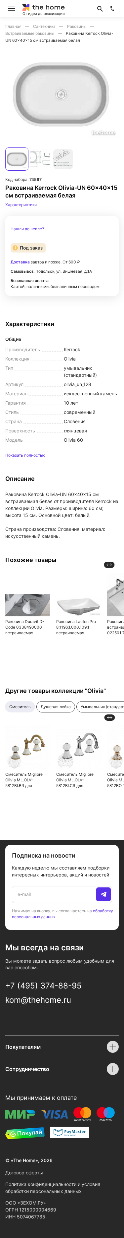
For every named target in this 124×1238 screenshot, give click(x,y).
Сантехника (45, 26)
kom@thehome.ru (38, 1000)
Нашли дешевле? (27, 229)
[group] (62, 94)
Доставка (20, 261)
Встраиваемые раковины (30, 33)
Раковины (77, 26)
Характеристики (21, 204)
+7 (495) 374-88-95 (43, 985)
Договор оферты (24, 1172)
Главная (13, 26)
